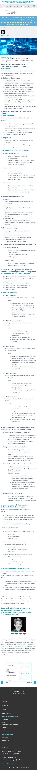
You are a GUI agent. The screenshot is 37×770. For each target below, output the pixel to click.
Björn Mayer (5, 35)
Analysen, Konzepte (18, 27)
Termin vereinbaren (10, 614)
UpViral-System (13, 1)
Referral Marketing (21, 644)
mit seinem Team (13, 646)
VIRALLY (31, 640)
